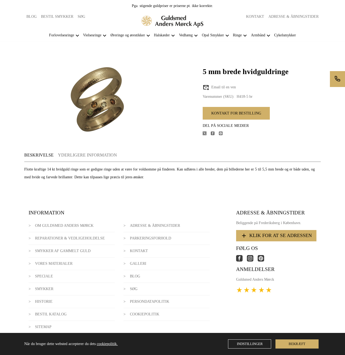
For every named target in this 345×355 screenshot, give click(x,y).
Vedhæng (186, 35)
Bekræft (297, 344)
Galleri (138, 264)
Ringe (237, 35)
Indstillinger (250, 344)
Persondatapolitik (149, 302)
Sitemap (43, 327)
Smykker (44, 289)
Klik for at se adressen (280, 235)
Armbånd (258, 35)
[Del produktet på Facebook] (215, 134)
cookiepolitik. (107, 344)
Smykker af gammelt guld (63, 251)
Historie (44, 302)
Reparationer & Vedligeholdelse (70, 238)
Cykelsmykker (285, 35)
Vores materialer (54, 264)
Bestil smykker (57, 17)
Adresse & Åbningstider (293, 17)
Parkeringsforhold (150, 238)
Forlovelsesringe (61, 35)
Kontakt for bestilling (236, 113)
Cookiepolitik (144, 314)
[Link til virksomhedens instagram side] (252, 260)
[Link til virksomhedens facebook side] (241, 260)
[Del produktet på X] (207, 134)
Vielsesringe (92, 35)
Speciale (44, 276)
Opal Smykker (213, 35)
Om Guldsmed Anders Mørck (64, 226)
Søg (81, 17)
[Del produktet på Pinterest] (223, 134)
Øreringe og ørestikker (128, 35)
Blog (31, 17)
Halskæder (162, 35)
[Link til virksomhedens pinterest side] (263, 260)
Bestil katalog (51, 314)
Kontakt (255, 17)
